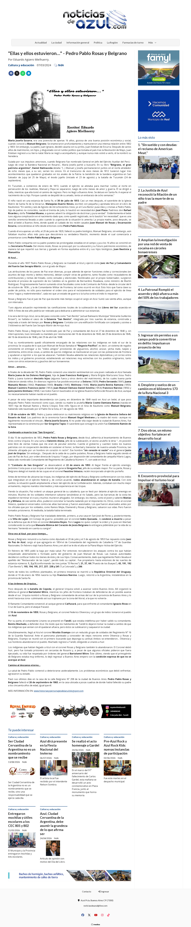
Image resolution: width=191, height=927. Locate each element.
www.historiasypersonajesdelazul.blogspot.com (58, 690)
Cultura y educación (21, 65)
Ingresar (105, 891)
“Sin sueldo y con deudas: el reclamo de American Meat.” (157, 149)
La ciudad (56, 42)
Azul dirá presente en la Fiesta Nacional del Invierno (53, 747)
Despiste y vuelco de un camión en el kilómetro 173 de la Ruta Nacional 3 (158, 389)
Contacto (86, 891)
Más (150, 42)
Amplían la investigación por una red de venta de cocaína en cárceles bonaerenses (157, 246)
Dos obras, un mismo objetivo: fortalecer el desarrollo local (155, 434)
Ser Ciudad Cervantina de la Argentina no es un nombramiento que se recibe (21, 749)
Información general (77, 42)
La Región (112, 42)
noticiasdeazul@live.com (95, 905)
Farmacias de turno (133, 42)
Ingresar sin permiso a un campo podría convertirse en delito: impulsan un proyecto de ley (158, 341)
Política (98, 42)
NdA (61, 65)
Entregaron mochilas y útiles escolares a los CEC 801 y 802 (20, 820)
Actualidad (41, 42)
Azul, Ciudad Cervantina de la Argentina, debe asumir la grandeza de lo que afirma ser (53, 824)
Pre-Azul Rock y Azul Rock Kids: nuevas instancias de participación (116, 747)
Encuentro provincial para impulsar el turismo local (158, 478)
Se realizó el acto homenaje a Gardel (85, 743)
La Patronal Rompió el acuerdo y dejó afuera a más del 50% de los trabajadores (158, 294)
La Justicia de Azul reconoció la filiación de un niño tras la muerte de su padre (157, 196)
